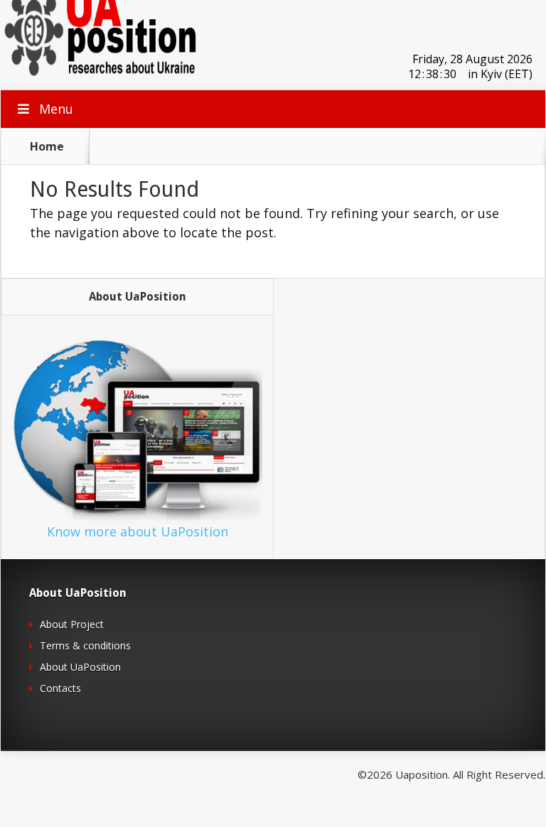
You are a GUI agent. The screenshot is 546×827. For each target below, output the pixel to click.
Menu (56, 108)
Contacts (60, 688)
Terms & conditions (85, 645)
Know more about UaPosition (137, 531)
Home (47, 146)
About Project (72, 624)
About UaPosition (80, 667)
